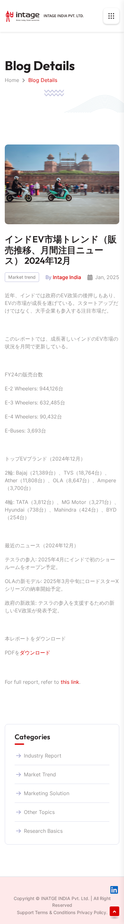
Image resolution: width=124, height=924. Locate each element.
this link (70, 682)
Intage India (67, 277)
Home (12, 80)
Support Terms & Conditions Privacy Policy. (62, 912)
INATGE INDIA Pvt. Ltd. (65, 898)
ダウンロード (35, 652)
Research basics (43, 831)
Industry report (42, 755)
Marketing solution (46, 793)
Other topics (39, 812)
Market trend (22, 277)
